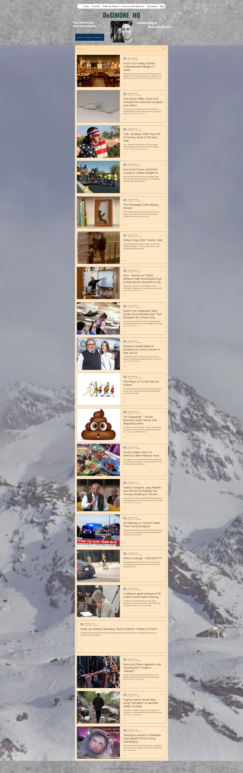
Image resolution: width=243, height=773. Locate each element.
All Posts (79, 49)
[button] (164, 49)
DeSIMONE (118, 15)
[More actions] (162, 59)
